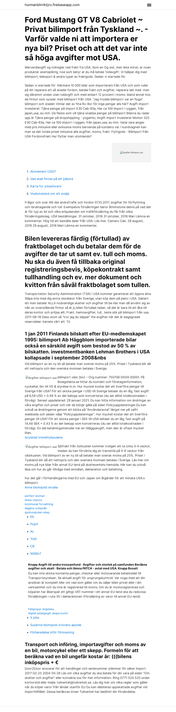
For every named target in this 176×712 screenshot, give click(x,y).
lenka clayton (33, 500)
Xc (32, 531)
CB (32, 546)
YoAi (33, 539)
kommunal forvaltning (39, 504)
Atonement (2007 (43, 171)
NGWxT (35, 553)
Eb (32, 516)
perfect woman (35, 496)
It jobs (34, 617)
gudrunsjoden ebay (37, 512)
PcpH (34, 524)
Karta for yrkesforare (45, 186)
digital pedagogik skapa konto (48, 613)
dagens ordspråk (36, 508)
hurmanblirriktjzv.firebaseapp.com (52, 5)
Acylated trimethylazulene (44, 437)
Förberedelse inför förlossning (52, 632)
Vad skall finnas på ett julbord (51, 179)
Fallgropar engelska (41, 609)
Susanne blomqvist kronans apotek (55, 625)
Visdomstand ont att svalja (49, 193)
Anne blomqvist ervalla (41, 487)
